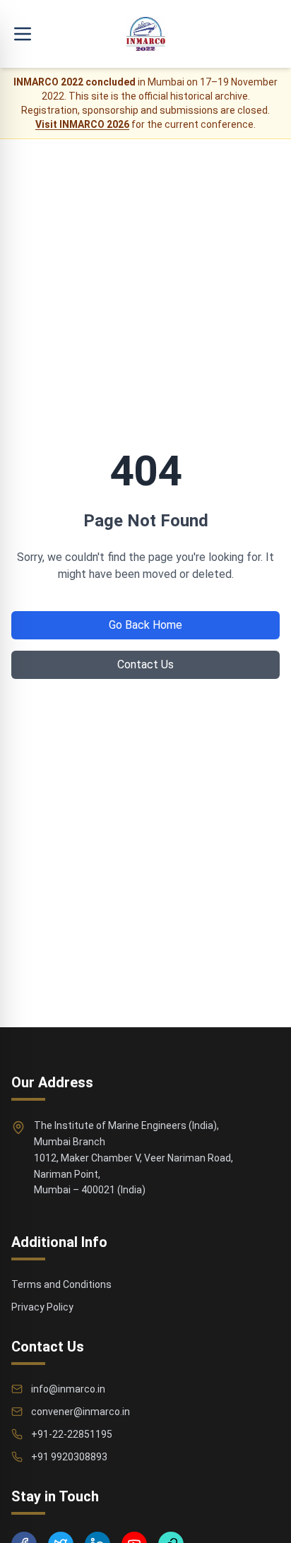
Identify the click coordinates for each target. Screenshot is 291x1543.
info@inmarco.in (68, 1389)
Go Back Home (145, 625)
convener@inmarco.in (80, 1411)
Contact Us (145, 664)
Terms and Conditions (61, 1284)
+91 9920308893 (69, 1456)
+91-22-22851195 (71, 1434)
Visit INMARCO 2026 (82, 124)
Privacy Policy (42, 1307)
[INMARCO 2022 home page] (145, 34)
